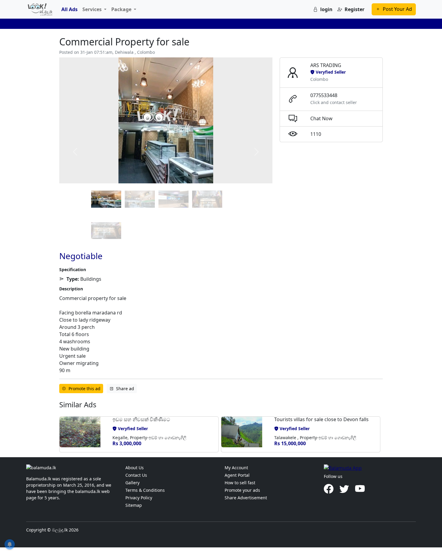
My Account (236, 467)
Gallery (132, 482)
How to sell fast (240, 482)
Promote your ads (242, 490)
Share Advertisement (246, 497)
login (326, 9)
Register (354, 9)
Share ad (125, 388)
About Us (134, 467)
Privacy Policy (138, 497)
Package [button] (122, 9)
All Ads (69, 9)
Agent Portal (237, 475)
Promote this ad (84, 388)
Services (92, 9)
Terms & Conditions (145, 490)
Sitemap (133, 505)
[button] (83, 434)
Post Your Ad (397, 9)
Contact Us (136, 475)
